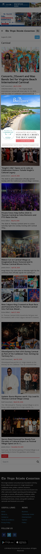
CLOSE (36, 94)
